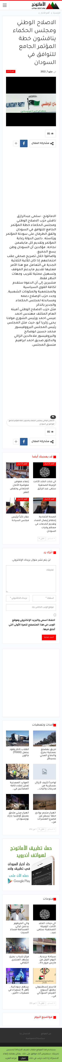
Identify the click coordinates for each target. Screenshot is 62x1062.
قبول (23, 1058)
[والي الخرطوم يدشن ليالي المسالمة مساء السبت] (17, 912)
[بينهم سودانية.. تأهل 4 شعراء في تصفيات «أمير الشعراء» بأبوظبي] (17, 976)
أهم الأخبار (10, 71)
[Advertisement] (31, 182)
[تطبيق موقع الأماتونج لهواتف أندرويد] (31, 865)
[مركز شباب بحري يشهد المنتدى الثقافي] (17, 946)
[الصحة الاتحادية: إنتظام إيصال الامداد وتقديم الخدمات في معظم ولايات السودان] (44, 506)
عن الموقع (46, 1034)
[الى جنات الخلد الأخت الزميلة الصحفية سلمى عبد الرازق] (44, 470)
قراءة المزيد (11, 1058)
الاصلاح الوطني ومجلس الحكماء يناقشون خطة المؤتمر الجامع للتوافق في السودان (31, 422)
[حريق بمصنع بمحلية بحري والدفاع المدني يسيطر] (44, 738)
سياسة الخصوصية (35, 1038)
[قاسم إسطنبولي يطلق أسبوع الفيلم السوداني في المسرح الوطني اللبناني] (44, 976)
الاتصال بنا (25, 1034)
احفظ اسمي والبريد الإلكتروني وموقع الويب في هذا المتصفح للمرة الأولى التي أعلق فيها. (32, 625)
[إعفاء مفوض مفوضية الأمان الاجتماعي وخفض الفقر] (17, 470)
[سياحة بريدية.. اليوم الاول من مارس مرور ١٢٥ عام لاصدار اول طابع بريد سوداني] (44, 946)
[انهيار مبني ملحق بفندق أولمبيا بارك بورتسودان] (17, 802)
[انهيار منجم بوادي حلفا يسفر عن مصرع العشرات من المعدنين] (44, 802)
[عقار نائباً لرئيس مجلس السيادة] (17, 506)
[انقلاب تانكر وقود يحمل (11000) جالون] (17, 738)
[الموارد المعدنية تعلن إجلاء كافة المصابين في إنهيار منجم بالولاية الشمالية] (17, 772)
